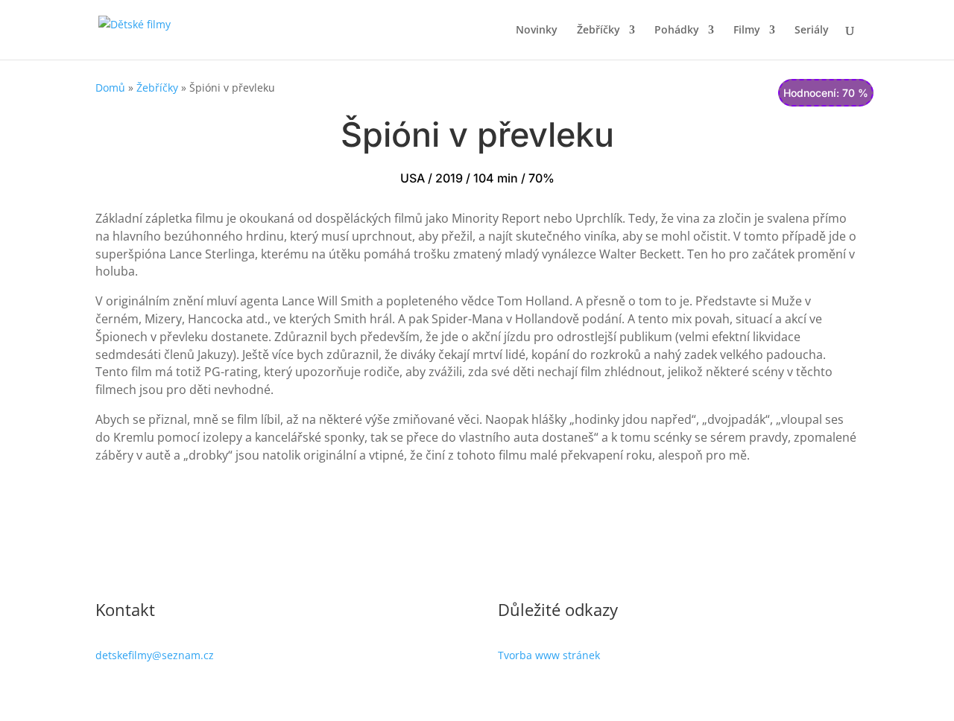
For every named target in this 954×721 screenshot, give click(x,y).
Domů (110, 87)
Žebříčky (598, 30)
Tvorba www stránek (549, 655)
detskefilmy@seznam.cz (154, 655)
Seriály (812, 30)
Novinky (536, 30)
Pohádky (676, 30)
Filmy (746, 30)
